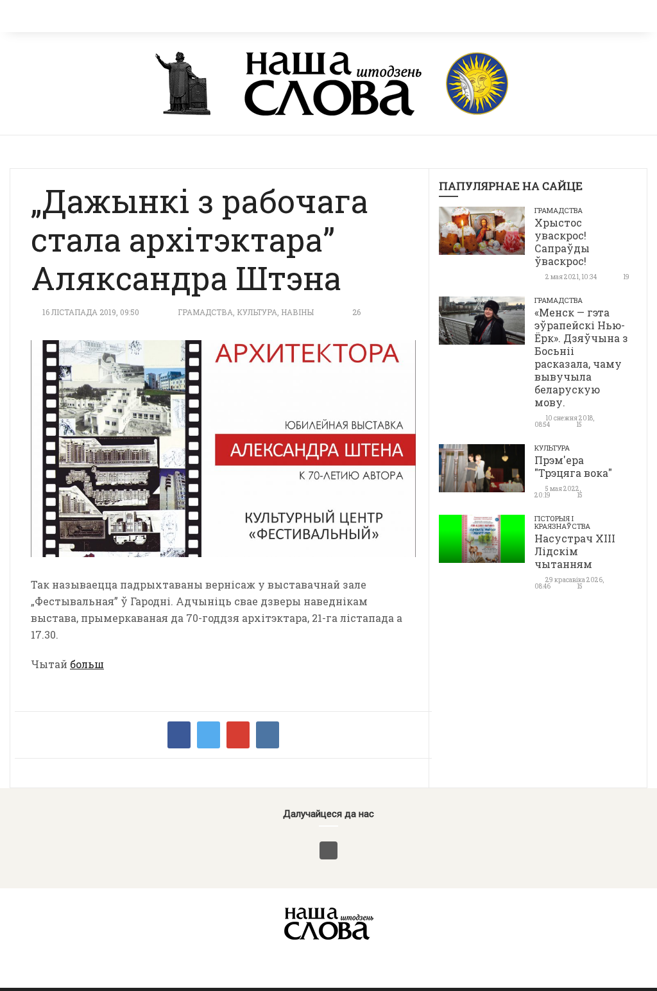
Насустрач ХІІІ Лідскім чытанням (574, 551)
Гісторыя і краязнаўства (562, 522)
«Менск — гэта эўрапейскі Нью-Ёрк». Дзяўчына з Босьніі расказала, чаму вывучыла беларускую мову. (581, 357)
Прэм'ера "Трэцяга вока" (573, 466)
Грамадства (205, 312)
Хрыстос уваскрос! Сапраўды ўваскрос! (562, 242)
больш (87, 664)
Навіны (297, 312)
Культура (257, 312)
